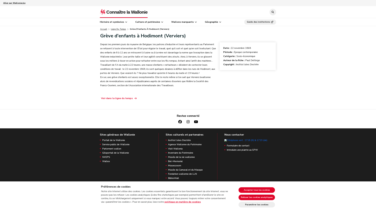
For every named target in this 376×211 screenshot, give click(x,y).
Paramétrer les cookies (256, 204)
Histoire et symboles (112, 22)
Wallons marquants (182, 22)
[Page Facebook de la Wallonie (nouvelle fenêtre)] (180, 122)
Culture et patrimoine (147, 22)
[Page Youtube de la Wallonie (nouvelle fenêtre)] (196, 122)
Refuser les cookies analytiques (257, 197)
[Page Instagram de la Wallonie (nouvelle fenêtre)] (188, 122)
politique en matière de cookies (182, 202)
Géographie (211, 22)
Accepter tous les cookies (257, 190)
